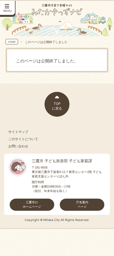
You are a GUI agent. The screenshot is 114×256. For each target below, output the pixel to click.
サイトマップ (18, 132)
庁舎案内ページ (82, 204)
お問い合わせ (18, 146)
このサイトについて (23, 139)
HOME (11, 41)
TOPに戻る (57, 106)
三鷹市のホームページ (32, 204)
